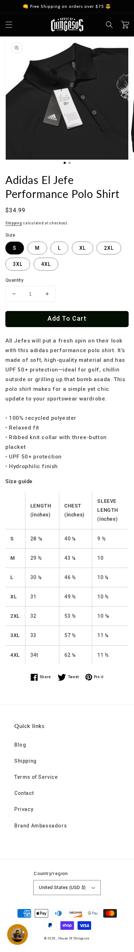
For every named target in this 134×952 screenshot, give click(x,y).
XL (82, 248)
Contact (24, 793)
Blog (20, 745)
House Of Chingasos (74, 938)
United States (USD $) (62, 887)
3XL (18, 264)
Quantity (14, 280)
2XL (109, 248)
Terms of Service (36, 777)
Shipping (13, 223)
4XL (46, 264)
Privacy (23, 809)
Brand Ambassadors (40, 826)
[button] (9, 25)
